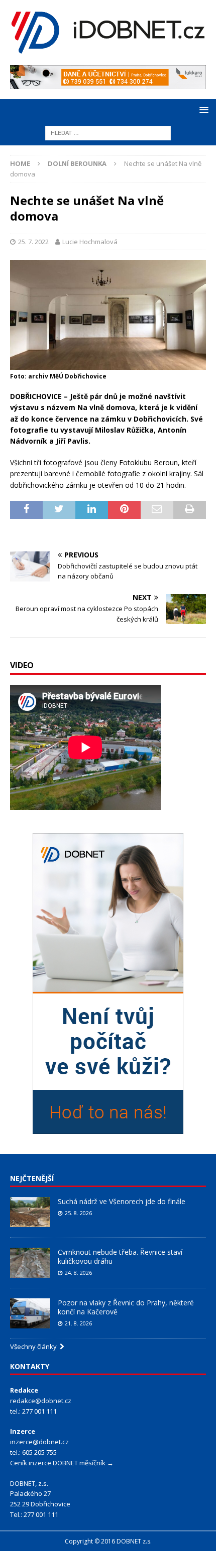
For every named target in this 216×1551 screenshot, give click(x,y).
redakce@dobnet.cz (40, 1400)
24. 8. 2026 (78, 1272)
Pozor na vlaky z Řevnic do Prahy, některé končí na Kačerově (126, 1307)
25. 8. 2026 (78, 1213)
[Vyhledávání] (108, 132)
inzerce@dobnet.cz (39, 1441)
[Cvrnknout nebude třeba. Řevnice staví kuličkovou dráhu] (30, 1263)
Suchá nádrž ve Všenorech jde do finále (121, 1201)
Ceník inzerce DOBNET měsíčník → (62, 1462)
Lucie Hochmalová (90, 241)
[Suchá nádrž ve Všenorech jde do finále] (30, 1212)
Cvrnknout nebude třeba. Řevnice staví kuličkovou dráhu (120, 1256)
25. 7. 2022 (33, 241)
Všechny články (35, 1346)
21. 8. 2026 (78, 1323)
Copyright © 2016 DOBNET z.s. (108, 1541)
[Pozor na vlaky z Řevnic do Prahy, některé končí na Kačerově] (30, 1313)
